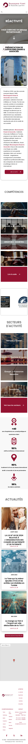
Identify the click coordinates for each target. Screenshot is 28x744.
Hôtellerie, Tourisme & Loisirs (14, 357)
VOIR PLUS (13, 546)
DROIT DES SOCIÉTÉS (14, 242)
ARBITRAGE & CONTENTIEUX (14, 210)
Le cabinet (20, 692)
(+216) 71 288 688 (21, 718)
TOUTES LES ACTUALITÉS (13, 635)
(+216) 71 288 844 (21, 719)
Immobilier (14, 389)
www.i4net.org (19, 741)
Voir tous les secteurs (12, 405)
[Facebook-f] (7, 735)
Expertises (20, 695)
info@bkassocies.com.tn (20, 723)
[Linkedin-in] (21, 735)
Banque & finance (14, 341)
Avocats (20, 698)
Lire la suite (12, 274)
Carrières (21, 701)
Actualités (20, 704)
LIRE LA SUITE (14, 172)
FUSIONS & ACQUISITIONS (14, 226)
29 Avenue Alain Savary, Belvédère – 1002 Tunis (21, 714)
